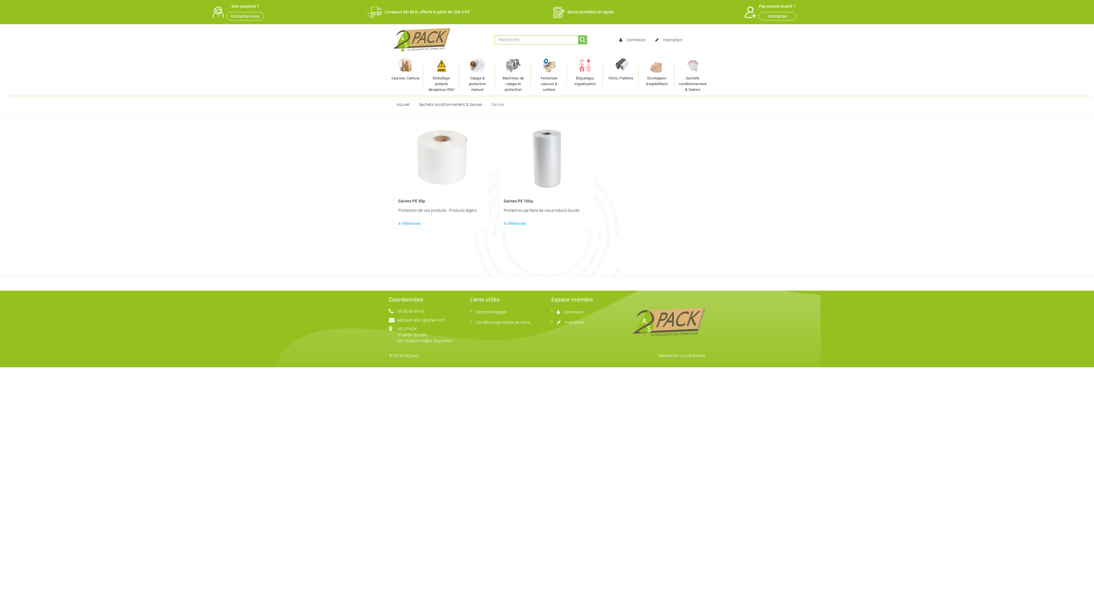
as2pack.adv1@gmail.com (421, 320)
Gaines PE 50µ (411, 201)
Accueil (403, 104)
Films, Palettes (621, 78)
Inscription (777, 16)
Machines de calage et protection (513, 84)
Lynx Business (692, 355)
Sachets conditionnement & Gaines (693, 84)
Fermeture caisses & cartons (549, 84)
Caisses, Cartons (405, 78)
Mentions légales (491, 312)
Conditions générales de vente (503, 322)
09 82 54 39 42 (410, 311)
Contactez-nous (245, 16)
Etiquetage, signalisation (585, 81)
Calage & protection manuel (477, 84)
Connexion (636, 40)
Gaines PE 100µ (518, 201)
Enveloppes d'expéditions (657, 81)
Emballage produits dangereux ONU (441, 84)
